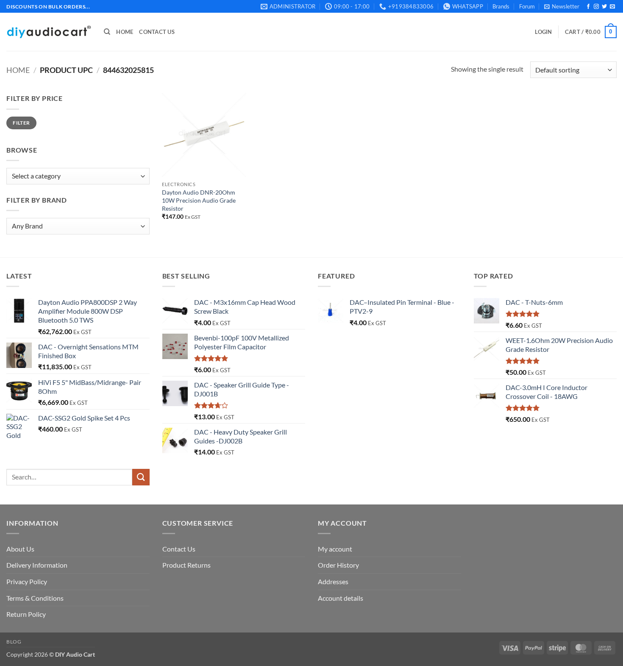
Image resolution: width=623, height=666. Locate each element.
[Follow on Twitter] (604, 7)
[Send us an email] (612, 7)
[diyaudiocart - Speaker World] (48, 32)
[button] (561, 6)
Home (124, 31)
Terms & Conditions (35, 598)
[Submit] (140, 477)
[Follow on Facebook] (588, 7)
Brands (500, 6)
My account (335, 549)
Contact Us (157, 31)
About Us (20, 549)
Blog (13, 641)
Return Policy (26, 614)
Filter (21, 123)
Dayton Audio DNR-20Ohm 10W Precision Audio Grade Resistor (199, 200)
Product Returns (186, 565)
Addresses (333, 581)
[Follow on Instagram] (596, 7)
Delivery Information (36, 565)
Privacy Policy (26, 581)
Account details (340, 598)
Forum (527, 6)
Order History (338, 565)
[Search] (107, 32)
